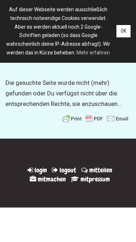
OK (123, 31)
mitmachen (51, 179)
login (40, 170)
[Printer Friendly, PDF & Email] (95, 118)
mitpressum (94, 179)
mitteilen (100, 170)
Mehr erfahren (93, 53)
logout (67, 170)
